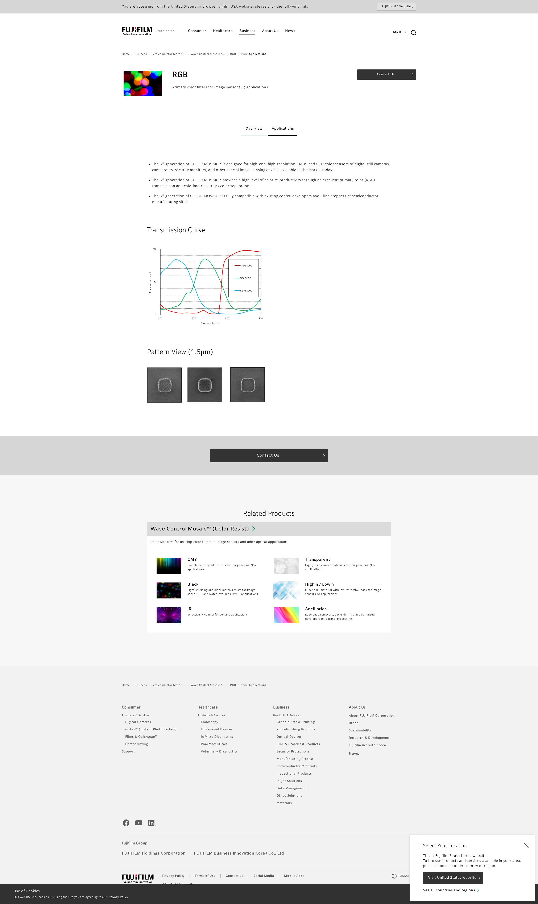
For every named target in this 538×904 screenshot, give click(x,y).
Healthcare (208, 707)
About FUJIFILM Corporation (372, 715)
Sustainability (360, 730)
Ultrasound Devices (217, 729)
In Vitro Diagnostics (217, 736)
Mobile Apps (294, 876)
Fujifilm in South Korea (367, 745)
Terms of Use (205, 876)
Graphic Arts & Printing (296, 722)
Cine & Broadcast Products (298, 744)
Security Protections (293, 751)
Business (141, 54)
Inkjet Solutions (289, 781)
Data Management (291, 788)
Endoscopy (209, 722)
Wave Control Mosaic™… (208, 54)
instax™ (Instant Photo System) (151, 729)
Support (128, 751)
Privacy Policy (118, 897)
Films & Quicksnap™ (141, 736)
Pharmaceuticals (214, 744)
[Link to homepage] (137, 31)
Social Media (263, 876)
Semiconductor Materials (297, 766)
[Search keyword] (413, 33)
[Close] (526, 845)
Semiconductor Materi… (169, 54)
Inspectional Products (294, 773)
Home (126, 54)
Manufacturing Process (295, 759)
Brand (354, 723)
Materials (284, 803)
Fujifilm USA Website (396, 6)
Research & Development (369, 737)
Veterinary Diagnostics (219, 751)
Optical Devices (289, 736)
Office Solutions (289, 795)
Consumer (131, 707)
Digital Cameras (138, 722)
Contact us (234, 876)
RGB (233, 54)
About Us (357, 707)
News (354, 754)
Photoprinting (136, 744)
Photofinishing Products (296, 729)
